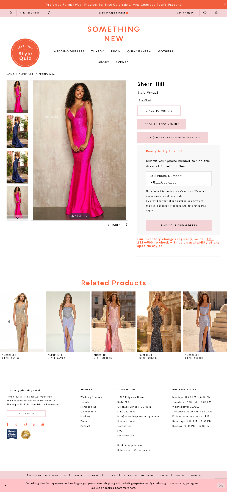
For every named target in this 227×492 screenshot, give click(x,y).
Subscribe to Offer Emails (133, 450)
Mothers (86, 416)
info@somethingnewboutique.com (138, 416)
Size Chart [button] (145, 100)
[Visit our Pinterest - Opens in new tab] (34, 424)
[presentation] (68, 321)
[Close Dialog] (5, 485)
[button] (10, 13)
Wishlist (196, 475)
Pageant (85, 426)
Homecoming (88, 406)
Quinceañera (88, 411)
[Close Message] (224, 4)
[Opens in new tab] (12, 434)
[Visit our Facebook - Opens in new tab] (8, 424)
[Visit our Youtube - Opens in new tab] (42, 424)
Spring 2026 (47, 74)
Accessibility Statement (138, 475)
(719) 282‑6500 (126, 411)
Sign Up (179, 475)
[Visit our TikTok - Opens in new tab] (16, 424)
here (132, 487)
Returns (111, 475)
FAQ (119, 430)
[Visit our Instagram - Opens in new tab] (25, 424)
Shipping (94, 475)
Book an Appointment (162, 124)
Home (10, 74)
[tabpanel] (17, 98)
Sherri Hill (26, 74)
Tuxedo (85, 402)
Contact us (124, 426)
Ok (221, 485)
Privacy (77, 475)
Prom (84, 421)
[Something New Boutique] (114, 33)
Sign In (164, 475)
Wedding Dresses (91, 397)
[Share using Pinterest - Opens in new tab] (127, 225)
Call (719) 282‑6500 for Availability (173, 137)
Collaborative (125, 435)
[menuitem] (10, 13)
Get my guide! (26, 413)
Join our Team (126, 421)
